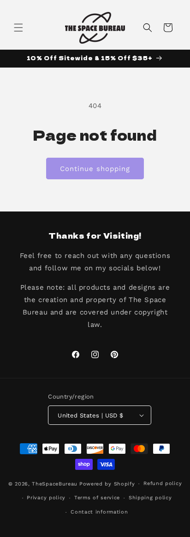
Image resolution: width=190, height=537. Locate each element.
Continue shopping (95, 169)
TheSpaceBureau (54, 484)
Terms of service (97, 498)
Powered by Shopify (107, 484)
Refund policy (162, 483)
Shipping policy (150, 498)
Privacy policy (46, 498)
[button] (18, 27)
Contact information (99, 512)
